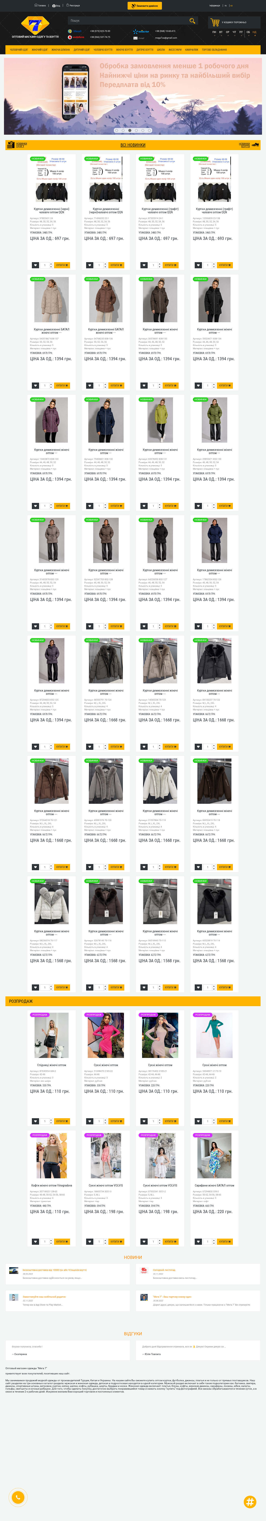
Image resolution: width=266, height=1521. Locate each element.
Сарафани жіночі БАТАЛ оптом (214, 1136)
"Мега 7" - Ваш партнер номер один (172, 1247)
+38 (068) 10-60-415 (165, 31)
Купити (60, 215)
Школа (161, 49)
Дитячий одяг (82, 49)
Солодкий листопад (164, 1220)
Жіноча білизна (61, 49)
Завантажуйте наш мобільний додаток (44, 1247)
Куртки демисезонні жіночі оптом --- (160, 281)
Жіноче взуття (124, 49)
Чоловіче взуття (103, 49)
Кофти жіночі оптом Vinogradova (51, 1136)
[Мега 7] (133, 71)
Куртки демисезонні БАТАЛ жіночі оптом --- (51, 281)
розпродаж (21, 951)
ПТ (241, 32)
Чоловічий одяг (19, 49)
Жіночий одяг (40, 49)
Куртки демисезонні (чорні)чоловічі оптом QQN (106, 160)
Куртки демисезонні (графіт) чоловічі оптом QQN (160, 160)
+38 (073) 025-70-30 (100, 31)
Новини (133, 1207)
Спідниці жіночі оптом (51, 1015)
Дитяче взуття (144, 49)
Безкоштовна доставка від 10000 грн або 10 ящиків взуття (54, 1220)
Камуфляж (191, 49)
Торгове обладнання (214, 49)
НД (254, 32)
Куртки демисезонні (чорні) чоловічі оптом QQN (51, 160)
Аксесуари (175, 49)
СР (227, 32)
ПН (214, 32)
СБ (248, 32)
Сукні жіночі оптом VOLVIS (106, 1136)
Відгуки (133, 1284)
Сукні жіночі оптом (106, 1015)
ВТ (220, 32)
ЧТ (234, 32)
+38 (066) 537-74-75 (100, 37)
